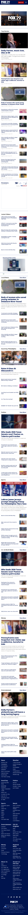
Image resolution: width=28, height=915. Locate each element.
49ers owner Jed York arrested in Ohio (9, 522)
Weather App (16, 774)
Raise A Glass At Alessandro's (8, 369)
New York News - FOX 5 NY (17, 854)
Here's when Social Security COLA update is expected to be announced (9, 657)
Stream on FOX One (16, 862)
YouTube (15, 819)
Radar (14, 769)
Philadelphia (5, 183)
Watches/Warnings (17, 772)
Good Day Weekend (3, 786)
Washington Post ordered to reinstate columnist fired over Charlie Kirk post (8, 583)
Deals (2, 850)
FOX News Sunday (5, 776)
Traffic (2, 790)
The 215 (15, 837)
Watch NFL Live (16, 865)
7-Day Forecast (16, 762)
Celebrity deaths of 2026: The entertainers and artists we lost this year (9, 605)
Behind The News (17, 832)
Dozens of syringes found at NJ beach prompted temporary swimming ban (8, 160)
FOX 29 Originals (16, 825)
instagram (14, 897)
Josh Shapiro (16, 788)
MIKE (14, 828)
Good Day (4, 780)
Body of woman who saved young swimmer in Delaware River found (12, 103)
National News (4, 773)
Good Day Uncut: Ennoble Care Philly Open (9, 393)
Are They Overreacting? (7, 399)
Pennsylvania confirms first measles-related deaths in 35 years (9, 110)
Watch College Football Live (16, 868)
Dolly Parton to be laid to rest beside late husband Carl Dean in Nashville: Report (9, 598)
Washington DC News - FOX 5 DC (17, 857)
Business (3, 846)
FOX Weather (16, 767)
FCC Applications (5, 869)
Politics (3, 412)
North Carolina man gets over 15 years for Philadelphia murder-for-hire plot (9, 153)
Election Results (16, 784)
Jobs (2, 876)
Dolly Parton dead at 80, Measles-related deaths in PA (9, 243)
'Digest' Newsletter (5, 789)
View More (23, 277)
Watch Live (21, 2)
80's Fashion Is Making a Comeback (9, 385)
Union (2, 817)
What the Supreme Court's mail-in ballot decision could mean (9, 452)
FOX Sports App (5, 819)
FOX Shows (4, 828)
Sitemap (3, 878)
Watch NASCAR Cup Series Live (16, 873)
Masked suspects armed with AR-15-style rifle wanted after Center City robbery (9, 131)
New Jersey (4, 767)
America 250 (4, 762)
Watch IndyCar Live (16, 876)
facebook (8, 897)
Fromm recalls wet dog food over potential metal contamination (9, 684)
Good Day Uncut (5, 797)
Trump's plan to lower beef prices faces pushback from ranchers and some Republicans (9, 474)
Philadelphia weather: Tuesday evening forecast (8, 237)
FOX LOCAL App (17, 848)
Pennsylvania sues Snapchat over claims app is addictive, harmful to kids (12, 80)
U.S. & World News (7, 550)
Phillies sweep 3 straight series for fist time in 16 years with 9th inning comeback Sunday (9, 536)
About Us (4, 862)
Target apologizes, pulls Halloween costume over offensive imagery (9, 663)
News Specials (16, 813)
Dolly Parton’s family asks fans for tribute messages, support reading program (9, 738)
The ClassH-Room (5, 830)
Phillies (2, 814)
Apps (2, 864)
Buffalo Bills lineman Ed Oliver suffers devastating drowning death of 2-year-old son (9, 544)
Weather (16, 760)
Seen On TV (4, 796)
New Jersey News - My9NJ (17, 851)
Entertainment (6, 690)
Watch (15, 803)
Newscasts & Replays (16, 808)
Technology (4, 854)
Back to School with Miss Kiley (8, 249)
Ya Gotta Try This (5, 794)
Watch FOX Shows (5, 833)
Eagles (2, 810)
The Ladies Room (17, 839)
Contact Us (4, 865)
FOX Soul (15, 817)
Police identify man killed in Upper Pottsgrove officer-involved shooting (9, 138)
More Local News (5, 771)
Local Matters (16, 820)
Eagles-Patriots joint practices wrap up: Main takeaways (9, 529)
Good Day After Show (5, 783)
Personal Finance (5, 852)
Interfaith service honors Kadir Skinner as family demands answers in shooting (9, 146)
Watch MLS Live (17, 889)
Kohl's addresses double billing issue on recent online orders (8, 670)
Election (15, 782)
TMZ (2, 832)
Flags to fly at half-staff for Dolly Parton (8, 752)
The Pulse (15, 841)
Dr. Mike (3, 799)
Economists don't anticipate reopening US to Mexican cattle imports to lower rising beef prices (9, 677)
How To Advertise (5, 871)
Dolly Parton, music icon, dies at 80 (12, 51)
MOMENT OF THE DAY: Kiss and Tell (9, 405)
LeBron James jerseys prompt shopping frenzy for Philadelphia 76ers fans (9, 218)
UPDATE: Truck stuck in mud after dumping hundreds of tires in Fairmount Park (9, 224)
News (3, 760)
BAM (14, 830)
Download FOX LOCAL (9, 258)
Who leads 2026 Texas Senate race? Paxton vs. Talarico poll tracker (12, 434)
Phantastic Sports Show (5, 806)
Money (3, 618)
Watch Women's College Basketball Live (17, 884)
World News (4, 775)
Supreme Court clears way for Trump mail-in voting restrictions (9, 459)
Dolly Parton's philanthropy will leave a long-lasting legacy (13, 712)
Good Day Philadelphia (8, 349)
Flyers (2, 812)
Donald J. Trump (17, 786)
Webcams (15, 815)
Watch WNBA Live (17, 887)
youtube (17, 897)
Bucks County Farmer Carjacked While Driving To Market (8, 380)
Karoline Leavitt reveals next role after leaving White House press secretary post (9, 466)
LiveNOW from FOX (16, 811)
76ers (2, 815)
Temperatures (16, 771)
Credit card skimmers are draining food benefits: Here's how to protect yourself (9, 175)
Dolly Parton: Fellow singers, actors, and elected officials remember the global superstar (9, 117)
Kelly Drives (15, 835)
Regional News (16, 845)
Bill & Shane (16, 833)
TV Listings (3, 874)
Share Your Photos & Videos (5, 836)
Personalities (4, 872)
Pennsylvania (4, 766)
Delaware (3, 769)
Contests (3, 826)
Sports (3, 480)
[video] (23, 218)
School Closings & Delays (17, 764)
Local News (5, 277)
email (20, 897)
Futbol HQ (3, 808)
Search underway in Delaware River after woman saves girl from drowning (9, 328)
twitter (11, 897)
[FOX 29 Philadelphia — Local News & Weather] (5, 2)
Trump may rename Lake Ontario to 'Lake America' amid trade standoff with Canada (9, 168)
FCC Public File (4, 867)
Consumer (3, 848)
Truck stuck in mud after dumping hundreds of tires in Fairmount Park (9, 124)
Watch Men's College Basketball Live (17, 880)
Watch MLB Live (17, 870)
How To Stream (17, 805)
